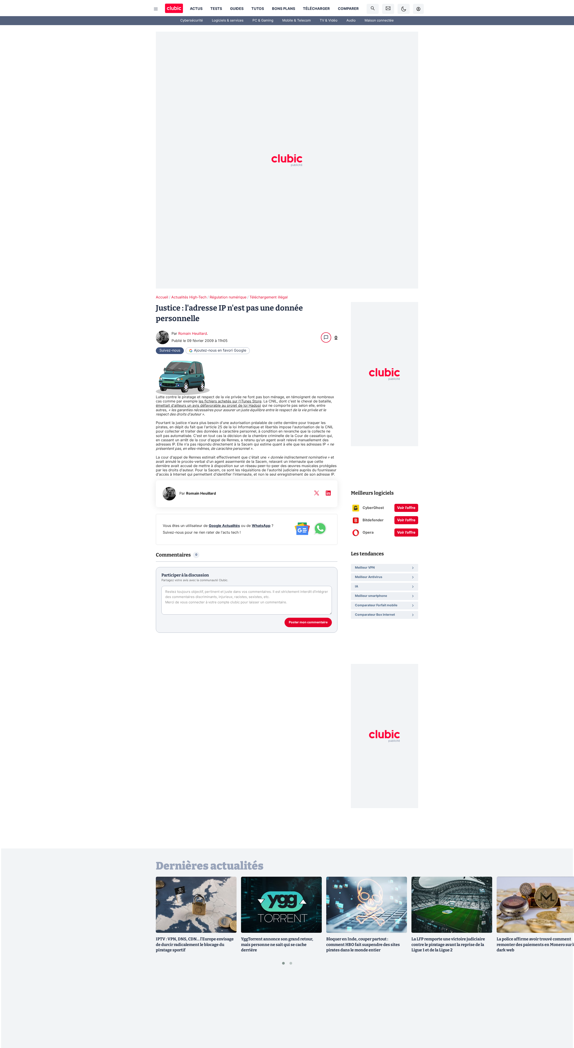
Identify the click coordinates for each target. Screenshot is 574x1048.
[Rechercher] (372, 9)
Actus (196, 9)
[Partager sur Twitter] (563, 1024)
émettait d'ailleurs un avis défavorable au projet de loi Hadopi (208, 405)
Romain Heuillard (192, 333)
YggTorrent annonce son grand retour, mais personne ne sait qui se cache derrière (277, 945)
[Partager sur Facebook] (563, 1009)
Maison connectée (379, 20)
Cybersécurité (191, 20)
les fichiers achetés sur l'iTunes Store (230, 401)
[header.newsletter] (388, 9)
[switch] (404, 9)
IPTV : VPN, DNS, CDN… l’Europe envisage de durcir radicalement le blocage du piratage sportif (195, 945)
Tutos (257, 9)
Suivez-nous (169, 350)
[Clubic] (174, 8)
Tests (216, 9)
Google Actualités (224, 526)
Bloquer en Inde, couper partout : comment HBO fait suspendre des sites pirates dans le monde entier (363, 945)
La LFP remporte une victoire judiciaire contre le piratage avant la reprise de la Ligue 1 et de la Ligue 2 (448, 945)
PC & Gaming (262, 20)
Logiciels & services (228, 20)
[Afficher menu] (155, 9)
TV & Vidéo (328, 20)
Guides (237, 9)
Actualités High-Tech (189, 297)
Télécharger (316, 9)
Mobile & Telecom (296, 20)
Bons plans (283, 9)
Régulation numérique (228, 297)
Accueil (162, 297)
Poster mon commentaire (308, 622)
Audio (351, 20)
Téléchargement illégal (269, 297)
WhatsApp (261, 526)
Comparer (348, 9)
